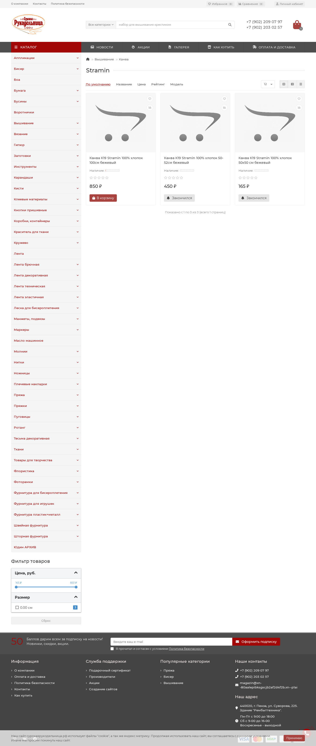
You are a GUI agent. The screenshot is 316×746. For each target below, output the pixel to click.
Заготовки (22, 156)
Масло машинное (28, 340)
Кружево (21, 243)
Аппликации (24, 58)
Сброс (46, 620)
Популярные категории (185, 661)
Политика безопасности (67, 3)
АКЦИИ (144, 47)
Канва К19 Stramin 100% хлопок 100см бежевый (116, 160)
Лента (19, 253)
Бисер (19, 69)
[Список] (292, 84)
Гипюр (19, 145)
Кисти (19, 188)
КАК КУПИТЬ (224, 47)
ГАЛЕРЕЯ (181, 47)
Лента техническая (29, 286)
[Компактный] (301, 84)
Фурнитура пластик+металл (37, 514)
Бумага (20, 90)
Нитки (19, 362)
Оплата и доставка (29, 676)
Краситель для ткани (31, 232)
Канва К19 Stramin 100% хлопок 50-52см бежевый (193, 160)
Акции (94, 683)
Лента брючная (26, 264)
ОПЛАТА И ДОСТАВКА (277, 47)
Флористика (24, 471)
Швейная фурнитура (31, 525)
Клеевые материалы (30, 199)
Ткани (19, 449)
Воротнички (24, 112)
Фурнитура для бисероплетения (41, 493)
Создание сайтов (103, 689)
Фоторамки (23, 482)
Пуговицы (22, 416)
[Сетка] (283, 84)
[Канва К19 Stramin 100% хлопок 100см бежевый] (121, 123)
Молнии (20, 351)
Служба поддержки (106, 661)
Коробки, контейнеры (32, 221)
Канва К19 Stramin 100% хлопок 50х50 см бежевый (265, 160)
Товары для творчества (33, 460)
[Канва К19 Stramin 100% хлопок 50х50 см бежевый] (270, 123)
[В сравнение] (150, 107)
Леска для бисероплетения (36, 308)
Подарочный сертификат (110, 670)
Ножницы (22, 373)
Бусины (20, 101)
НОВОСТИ (104, 47)
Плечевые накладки (30, 384)
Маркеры (21, 329)
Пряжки (20, 406)
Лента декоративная (31, 275)
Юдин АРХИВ (25, 547)
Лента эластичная (29, 297)
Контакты (39, 3)
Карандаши (23, 177)
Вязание (21, 134)
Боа (17, 79)
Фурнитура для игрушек (34, 503)
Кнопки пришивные (30, 210)
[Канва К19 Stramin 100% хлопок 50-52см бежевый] (195, 123)
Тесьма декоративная (32, 438)
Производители (102, 676)
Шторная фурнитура (31, 536)
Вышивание (24, 123)
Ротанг (19, 427)
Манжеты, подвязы (29, 319)
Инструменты (25, 166)
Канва (124, 59)
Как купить (23, 695)
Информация (25, 661)
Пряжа (19, 395)
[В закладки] (150, 99)
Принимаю (294, 738)
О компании (19, 3)
